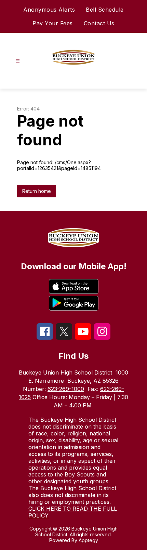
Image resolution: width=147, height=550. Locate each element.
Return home (36, 191)
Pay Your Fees (52, 23)
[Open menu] (18, 61)
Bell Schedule (105, 9)
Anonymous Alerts (49, 9)
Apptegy (88, 540)
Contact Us (99, 23)
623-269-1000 (66, 388)
